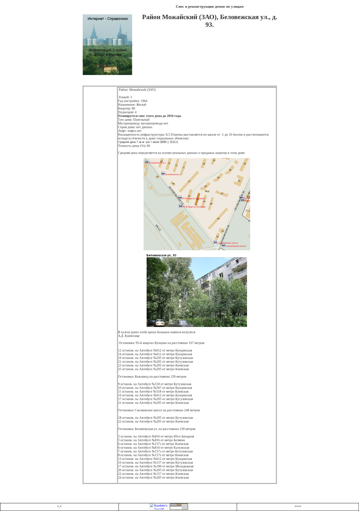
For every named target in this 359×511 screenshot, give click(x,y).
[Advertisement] (209, 59)
